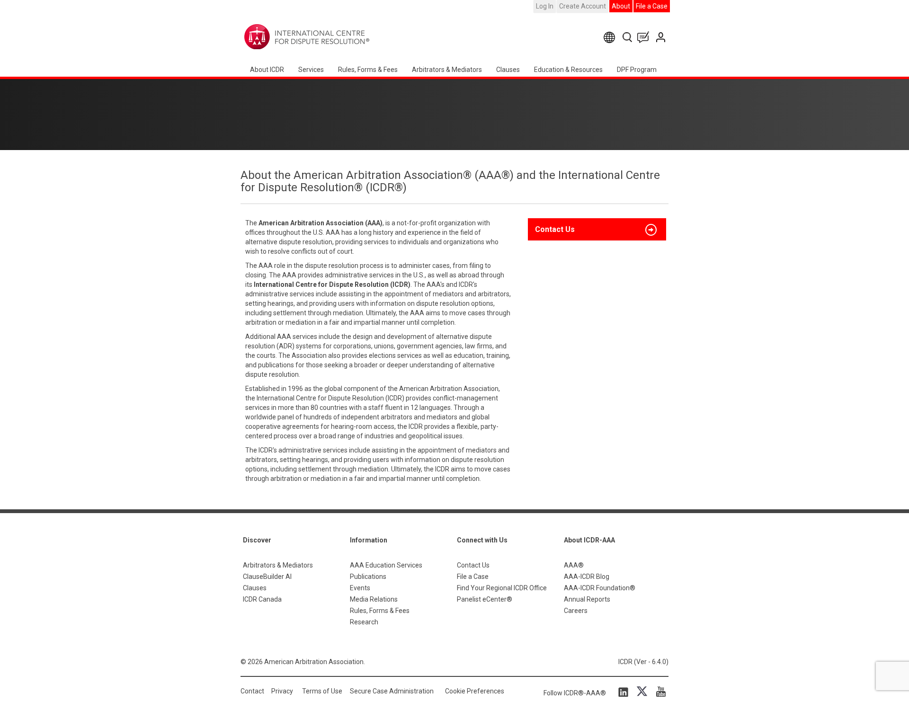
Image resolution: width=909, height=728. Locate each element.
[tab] (597, 229)
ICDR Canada (262, 599)
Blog (645, 37)
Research (364, 622)
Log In (544, 6)
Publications (368, 576)
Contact (252, 691)
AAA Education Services (386, 565)
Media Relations (374, 599)
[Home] (336, 37)
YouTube (658, 691)
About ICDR (267, 69)
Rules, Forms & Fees (368, 69)
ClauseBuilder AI (267, 576)
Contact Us (661, 37)
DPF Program (637, 69)
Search (628, 37)
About (621, 6)
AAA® (574, 565)
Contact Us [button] (555, 229)
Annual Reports (587, 599)
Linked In (625, 691)
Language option (611, 37)
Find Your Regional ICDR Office (502, 588)
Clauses (508, 69)
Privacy (282, 691)
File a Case (652, 6)
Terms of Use (322, 691)
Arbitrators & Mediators (278, 565)
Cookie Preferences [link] (474, 691)
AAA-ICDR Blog (586, 576)
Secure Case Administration (392, 691)
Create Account (582, 6)
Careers (576, 610)
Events (360, 588)
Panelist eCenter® (484, 599)
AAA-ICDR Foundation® (599, 588)
